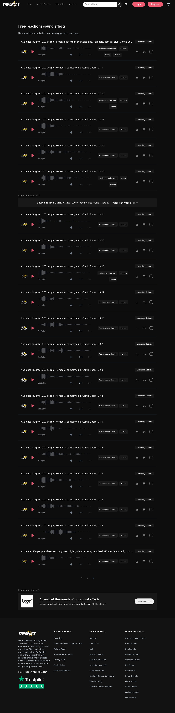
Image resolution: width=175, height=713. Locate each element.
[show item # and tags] (151, 52)
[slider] (64, 48)
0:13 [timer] (81, 227)
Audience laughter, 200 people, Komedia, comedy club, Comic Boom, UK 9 (62, 525)
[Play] (32, 52)
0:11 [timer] (81, 383)
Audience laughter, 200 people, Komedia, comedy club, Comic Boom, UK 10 (62, 93)
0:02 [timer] (81, 538)
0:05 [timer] (81, 184)
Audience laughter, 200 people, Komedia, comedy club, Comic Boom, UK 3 (62, 369)
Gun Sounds (130, 649)
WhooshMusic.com (125, 203)
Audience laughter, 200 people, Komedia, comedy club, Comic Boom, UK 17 (62, 292)
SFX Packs (60, 4)
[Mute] (71, 54)
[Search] (119, 4)
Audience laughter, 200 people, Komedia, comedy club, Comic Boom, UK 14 (62, 214)
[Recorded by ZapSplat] (24, 52)
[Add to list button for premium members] (144, 52)
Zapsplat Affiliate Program (101, 686)
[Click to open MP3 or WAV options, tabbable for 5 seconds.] (137, 52)
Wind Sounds (131, 697)
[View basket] (169, 4)
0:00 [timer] (89, 54)
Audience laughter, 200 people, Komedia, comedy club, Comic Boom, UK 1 (62, 67)
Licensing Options (144, 41)
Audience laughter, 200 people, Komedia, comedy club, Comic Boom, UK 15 (62, 240)
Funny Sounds (131, 643)
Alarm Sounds (131, 681)
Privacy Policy (59, 659)
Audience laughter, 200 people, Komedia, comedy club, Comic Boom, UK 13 (62, 171)
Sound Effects (43, 4)
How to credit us (97, 654)
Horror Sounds (131, 676)
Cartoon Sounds (132, 692)
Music (71, 4)
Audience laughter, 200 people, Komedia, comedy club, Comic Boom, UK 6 (62, 447)
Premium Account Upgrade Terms (68, 643)
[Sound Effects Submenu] (51, 4)
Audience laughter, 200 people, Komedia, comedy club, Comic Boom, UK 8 (62, 499)
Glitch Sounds (131, 686)
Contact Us (94, 643)
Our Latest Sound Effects (135, 638)
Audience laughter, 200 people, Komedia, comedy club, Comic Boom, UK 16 (62, 266)
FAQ (91, 649)
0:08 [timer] (81, 357)
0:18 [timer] (81, 158)
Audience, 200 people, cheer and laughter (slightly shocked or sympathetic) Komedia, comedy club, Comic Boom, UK (85, 551)
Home (29, 4)
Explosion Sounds (132, 659)
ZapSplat (41, 54)
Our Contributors (97, 670)
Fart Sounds (130, 665)
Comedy (123, 48)
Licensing (58, 638)
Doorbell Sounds (132, 654)
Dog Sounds (130, 670)
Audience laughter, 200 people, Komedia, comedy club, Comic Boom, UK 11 (62, 119)
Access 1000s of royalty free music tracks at (73, 202)
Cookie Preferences (62, 670)
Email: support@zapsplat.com (32, 671)
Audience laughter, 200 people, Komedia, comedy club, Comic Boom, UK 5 (62, 421)
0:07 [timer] (81, 106)
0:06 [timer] (81, 132)
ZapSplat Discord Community (102, 676)
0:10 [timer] (81, 54)
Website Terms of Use (63, 654)
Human (117, 55)
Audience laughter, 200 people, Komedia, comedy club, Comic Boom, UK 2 (62, 343)
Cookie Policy (59, 665)
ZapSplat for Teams (98, 659)
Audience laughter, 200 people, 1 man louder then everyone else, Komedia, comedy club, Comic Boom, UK (80, 41)
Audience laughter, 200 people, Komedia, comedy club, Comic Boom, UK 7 (62, 473)
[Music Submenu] (76, 4)
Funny (107, 55)
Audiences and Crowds (107, 48)
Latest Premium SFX (98, 665)
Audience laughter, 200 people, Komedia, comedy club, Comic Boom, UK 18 (62, 318)
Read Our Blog (96, 681)
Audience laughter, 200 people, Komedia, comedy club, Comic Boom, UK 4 (62, 395)
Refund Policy (60, 649)
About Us (93, 638)
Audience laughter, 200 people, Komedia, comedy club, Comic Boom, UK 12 (62, 145)
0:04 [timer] (81, 81)
